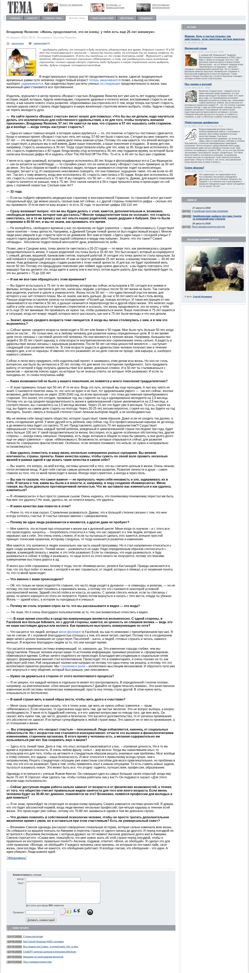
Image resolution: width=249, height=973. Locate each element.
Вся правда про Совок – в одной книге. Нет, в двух (50, 946)
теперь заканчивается (105, 80)
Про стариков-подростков (37, 962)
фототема (126, 18)
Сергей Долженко (202, 296)
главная (15, 18)
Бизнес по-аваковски (71, 5)
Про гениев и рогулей (198, 84)
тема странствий (102, 18)
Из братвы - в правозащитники (115, 6)
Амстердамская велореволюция (161, 6)
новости (32, 18)
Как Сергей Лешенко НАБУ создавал (43, 941)
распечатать (17, 43)
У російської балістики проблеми (210, 211)
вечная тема (77, 18)
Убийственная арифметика (201, 122)
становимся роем (72, 666)
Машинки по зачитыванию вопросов (43, 956)
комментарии (40, 43)
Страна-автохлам (33, 936)
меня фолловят (70, 632)
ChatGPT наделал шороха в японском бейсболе (49, 951)
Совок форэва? (194, 167)
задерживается (32, 83)
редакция (146, 18)
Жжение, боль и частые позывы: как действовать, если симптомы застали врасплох (215, 38)
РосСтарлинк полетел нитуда (208, 226)
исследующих (110, 83)
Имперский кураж (196, 48)
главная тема (53, 18)
